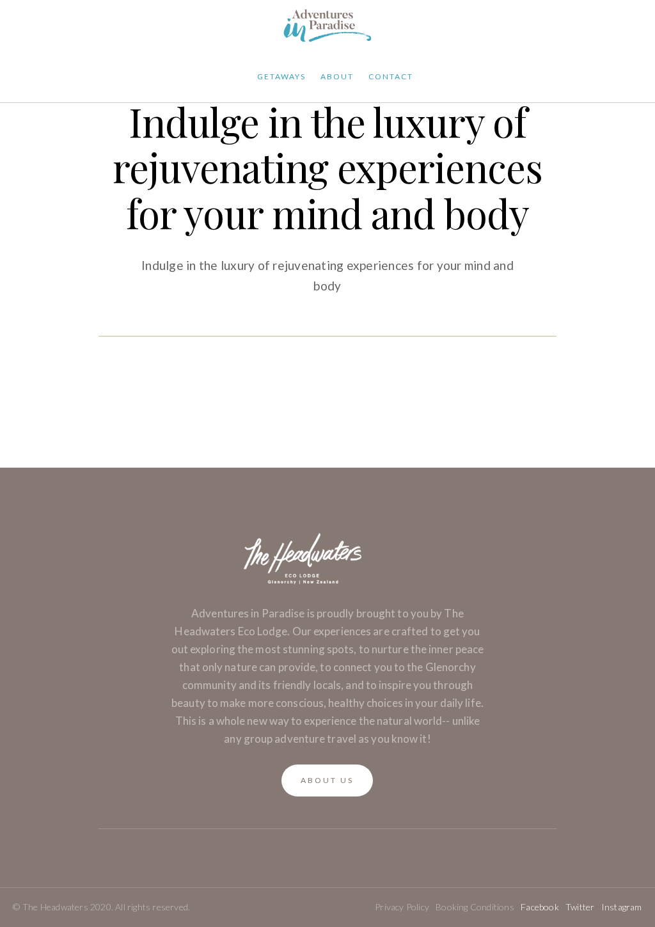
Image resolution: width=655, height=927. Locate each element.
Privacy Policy (402, 906)
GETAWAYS (281, 76)
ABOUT (337, 76)
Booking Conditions (475, 906)
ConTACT (390, 76)
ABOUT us (327, 780)
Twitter (579, 906)
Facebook (540, 906)
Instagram (621, 906)
